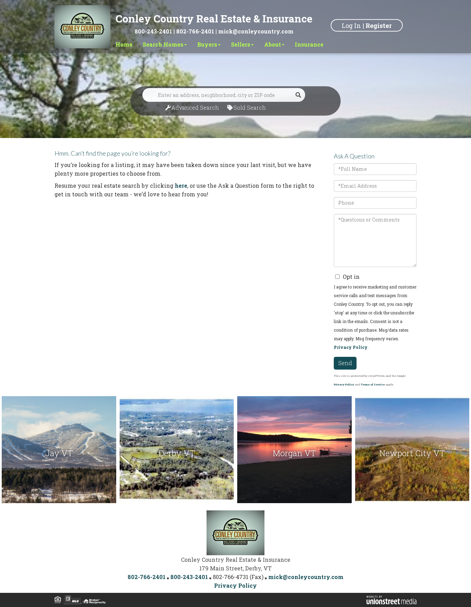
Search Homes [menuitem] (163, 44)
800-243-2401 (153, 31)
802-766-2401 (195, 31)
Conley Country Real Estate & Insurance (214, 18)
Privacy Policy (351, 347)
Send (345, 362)
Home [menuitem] (124, 44)
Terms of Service (373, 384)
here (181, 185)
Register (378, 25)
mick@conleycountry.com (255, 31)
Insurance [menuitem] (309, 44)
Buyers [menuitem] (207, 44)
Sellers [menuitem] (240, 44)
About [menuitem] (272, 44)
